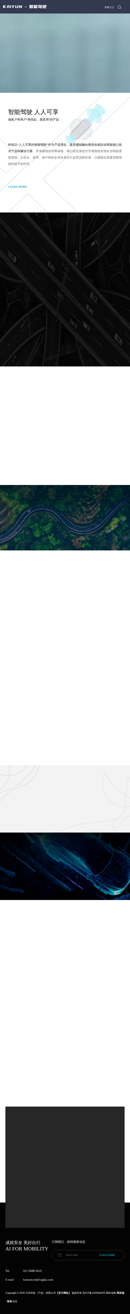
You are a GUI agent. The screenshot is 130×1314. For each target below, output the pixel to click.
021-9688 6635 (32, 1271)
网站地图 (111, 1292)
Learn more (17, 186)
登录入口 (109, 7)
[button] (57, 1091)
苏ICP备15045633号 (94, 1292)
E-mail (9, 1279)
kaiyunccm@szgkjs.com (38, 1279)
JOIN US (53, 902)
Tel (7, 1271)
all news (65, 1105)
